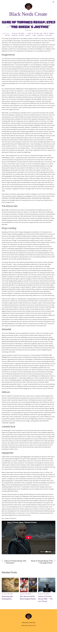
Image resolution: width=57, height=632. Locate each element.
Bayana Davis (6, 33)
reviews (21, 35)
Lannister (14, 35)
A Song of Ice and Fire (34, 33)
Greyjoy (7, 35)
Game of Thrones (49, 33)
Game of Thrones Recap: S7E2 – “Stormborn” (15, 562)
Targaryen (40, 35)
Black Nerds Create (28, 622)
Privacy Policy (24, 625)
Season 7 (28, 35)
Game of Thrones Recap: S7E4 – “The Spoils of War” (42, 562)
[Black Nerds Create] (28, 619)
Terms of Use (32, 625)
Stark (34, 35)
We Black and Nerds (18, 33)
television (48, 35)
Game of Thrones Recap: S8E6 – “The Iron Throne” (45, 598)
